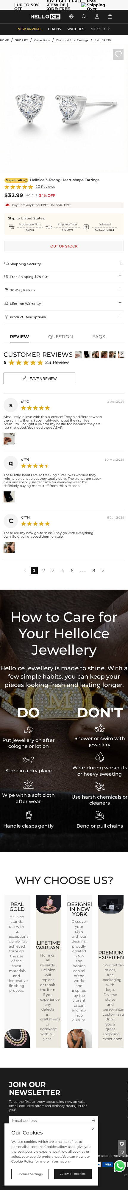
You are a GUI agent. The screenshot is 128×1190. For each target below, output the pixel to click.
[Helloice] (45, 16)
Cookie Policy (22, 1161)
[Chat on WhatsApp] (120, 1166)
